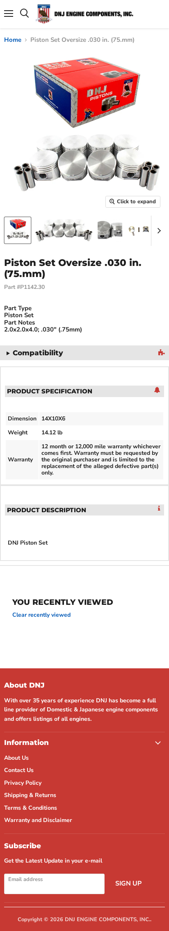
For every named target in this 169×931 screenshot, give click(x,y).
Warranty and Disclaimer (38, 820)
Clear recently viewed (41, 615)
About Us (16, 758)
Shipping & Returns (30, 795)
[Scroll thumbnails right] (157, 231)
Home (12, 39)
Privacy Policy (22, 783)
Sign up (128, 883)
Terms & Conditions (30, 808)
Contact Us (19, 770)
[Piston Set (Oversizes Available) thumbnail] (18, 230)
